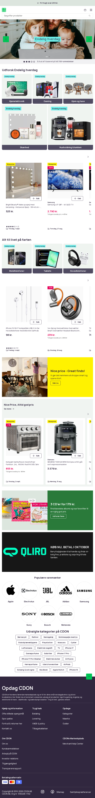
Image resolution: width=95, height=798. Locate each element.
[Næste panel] (88, 157)
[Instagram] (43, 791)
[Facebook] (52, 791)
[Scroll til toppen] (89, 677)
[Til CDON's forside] (4, 10)
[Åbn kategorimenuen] (91, 10)
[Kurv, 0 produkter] (85, 10)
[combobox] (47, 15)
